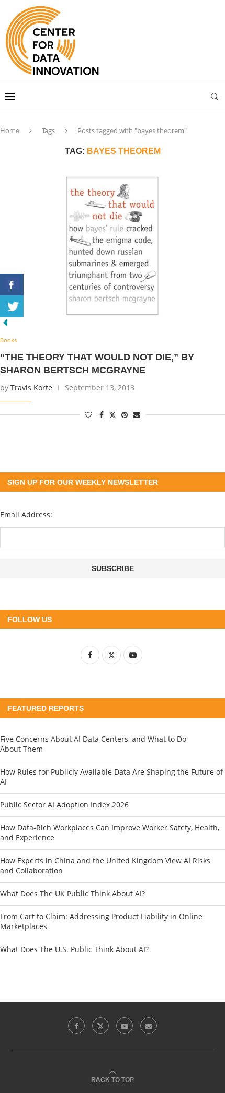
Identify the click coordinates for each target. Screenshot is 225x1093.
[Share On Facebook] (12, 284)
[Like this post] (88, 415)
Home (9, 130)
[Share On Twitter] (12, 306)
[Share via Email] (136, 415)
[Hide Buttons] (5, 322)
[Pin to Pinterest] (124, 415)
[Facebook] (76, 1025)
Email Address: (26, 514)
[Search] (214, 96)
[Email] (148, 1025)
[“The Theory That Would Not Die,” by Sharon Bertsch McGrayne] (112, 247)
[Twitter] (100, 1025)
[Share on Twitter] (112, 415)
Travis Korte (31, 388)
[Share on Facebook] (101, 415)
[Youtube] (124, 1025)
